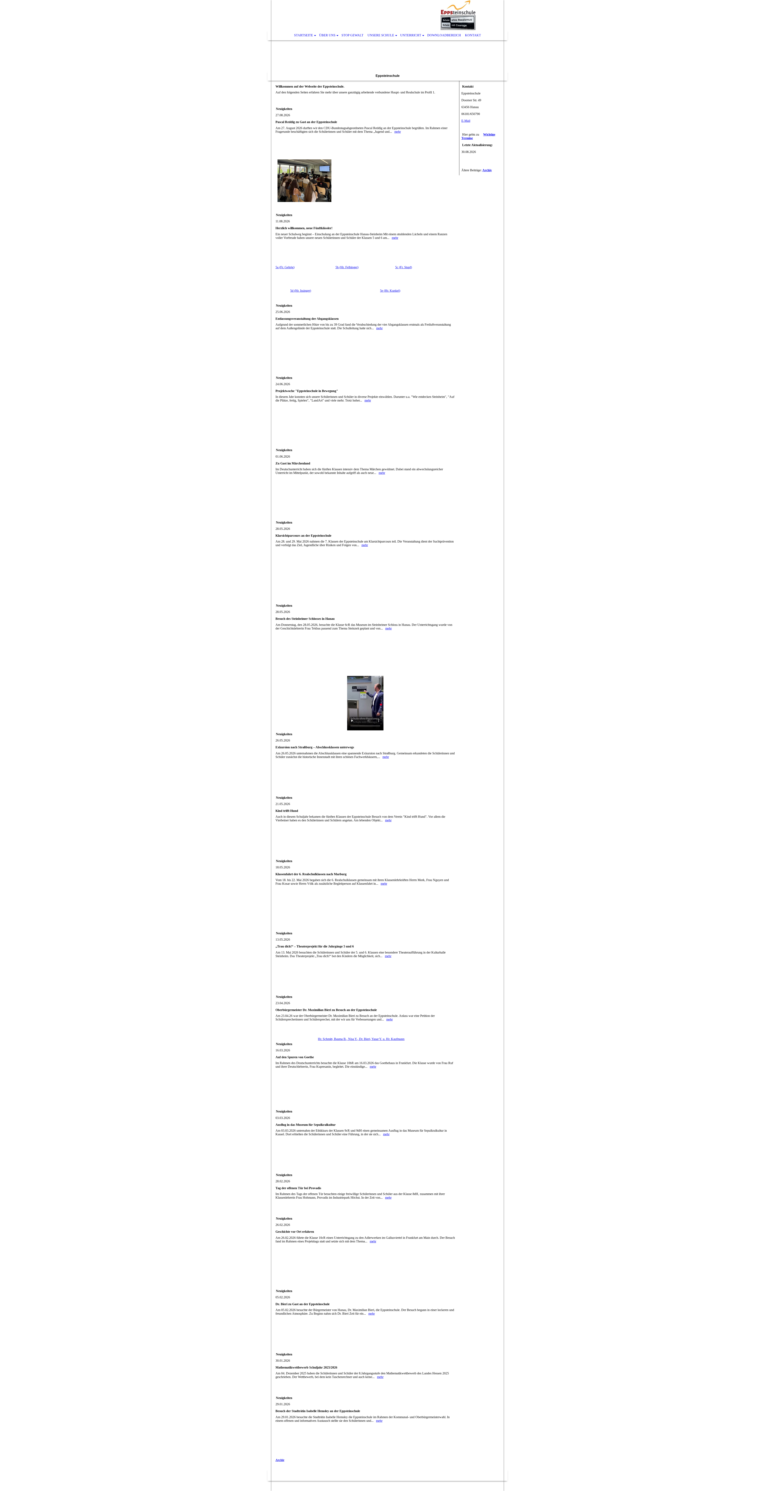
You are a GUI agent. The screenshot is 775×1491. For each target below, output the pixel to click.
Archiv (279, 1460)
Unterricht (410, 35)
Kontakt (473, 35)
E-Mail (465, 120)
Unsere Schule (381, 35)
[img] (375, 15)
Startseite (303, 35)
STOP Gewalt (352, 35)
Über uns (327, 35)
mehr (397, 131)
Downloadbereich (444, 35)
